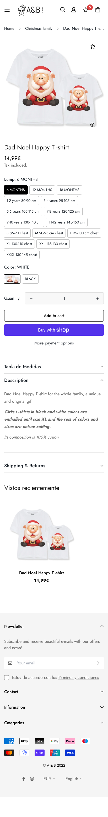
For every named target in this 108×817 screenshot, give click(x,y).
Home (9, 28)
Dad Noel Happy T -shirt (41, 573)
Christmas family (38, 28)
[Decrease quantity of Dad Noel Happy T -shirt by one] (31, 299)
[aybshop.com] (30, 10)
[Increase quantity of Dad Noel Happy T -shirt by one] (97, 299)
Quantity (12, 298)
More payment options (54, 343)
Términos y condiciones (78, 677)
